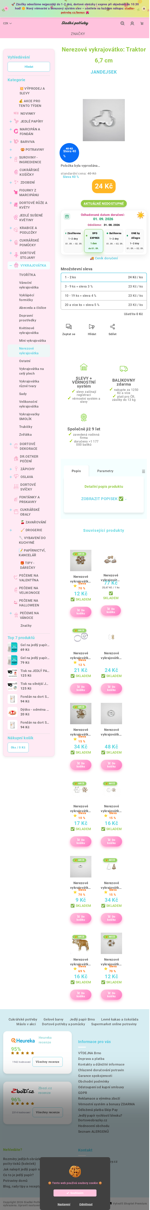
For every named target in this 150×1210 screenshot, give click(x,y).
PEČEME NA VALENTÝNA (28, 577)
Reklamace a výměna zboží (99, 1098)
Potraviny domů (15, 1181)
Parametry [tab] (105, 471)
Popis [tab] (76, 471)
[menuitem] (75, 34)
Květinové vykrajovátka (29, 330)
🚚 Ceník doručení (104, 258)
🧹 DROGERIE (31, 530)
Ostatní (24, 361)
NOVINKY (28, 113)
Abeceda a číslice (32, 308)
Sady (23, 394)
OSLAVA (27, 477)
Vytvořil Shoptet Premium (130, 1203)
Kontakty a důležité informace (101, 1064)
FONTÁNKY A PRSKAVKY (29, 499)
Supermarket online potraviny (114, 1024)
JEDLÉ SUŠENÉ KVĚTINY (31, 217)
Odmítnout (86, 1204)
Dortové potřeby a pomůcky (63, 1024)
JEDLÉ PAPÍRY (32, 121)
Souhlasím (76, 1193)
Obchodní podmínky (93, 1081)
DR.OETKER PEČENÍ (29, 458)
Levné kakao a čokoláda (119, 1019)
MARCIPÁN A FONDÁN (30, 131)
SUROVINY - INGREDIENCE (30, 159)
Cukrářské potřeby (23, 1019)
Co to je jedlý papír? (18, 1175)
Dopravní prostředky (27, 318)
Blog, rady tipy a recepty (22, 1186)
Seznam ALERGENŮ (93, 1131)
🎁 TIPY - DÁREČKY (27, 565)
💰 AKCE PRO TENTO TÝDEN (30, 103)
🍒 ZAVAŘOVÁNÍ (33, 522)
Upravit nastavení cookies (35, 1205)
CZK (5, 23)
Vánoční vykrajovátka (29, 285)
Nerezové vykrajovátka (29, 350)
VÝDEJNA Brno (89, 1053)
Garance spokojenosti (95, 1076)
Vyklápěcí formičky (26, 297)
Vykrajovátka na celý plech (31, 371)
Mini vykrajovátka (32, 341)
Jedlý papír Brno (82, 1019)
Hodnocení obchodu (93, 1126)
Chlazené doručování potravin (101, 1070)
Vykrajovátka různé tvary (29, 383)
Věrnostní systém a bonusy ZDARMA (106, 1104)
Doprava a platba (91, 1059)
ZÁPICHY (28, 469)
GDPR (82, 1093)
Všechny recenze (47, 1062)
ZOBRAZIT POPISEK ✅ (102, 498)
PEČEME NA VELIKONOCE (29, 590)
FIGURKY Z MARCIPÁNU (29, 192)
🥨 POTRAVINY (32, 149)
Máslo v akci (26, 1024)
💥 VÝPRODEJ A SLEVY (32, 91)
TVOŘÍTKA (27, 275)
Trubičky (25, 427)
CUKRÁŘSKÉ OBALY (30, 512)
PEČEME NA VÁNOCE (29, 615)
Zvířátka (25, 434)
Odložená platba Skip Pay (98, 1110)
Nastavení (64, 1204)
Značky (26, 626)
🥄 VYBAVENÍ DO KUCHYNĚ (32, 540)
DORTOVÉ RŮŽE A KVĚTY (33, 205)
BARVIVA (28, 142)
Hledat (29, 67)
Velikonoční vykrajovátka (29, 404)
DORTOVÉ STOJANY (28, 255)
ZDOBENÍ (28, 182)
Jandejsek (104, 72)
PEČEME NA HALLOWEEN (29, 603)
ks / (18, 747)
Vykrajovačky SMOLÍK (29, 416)
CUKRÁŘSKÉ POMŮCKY (29, 242)
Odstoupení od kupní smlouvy (101, 1087)
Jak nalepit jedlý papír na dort (26, 1169)
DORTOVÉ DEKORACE (28, 446)
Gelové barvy (53, 1019)
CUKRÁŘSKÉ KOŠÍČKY (29, 172)
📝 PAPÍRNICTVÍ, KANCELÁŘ (32, 552)
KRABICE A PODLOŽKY (28, 230)
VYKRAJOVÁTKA (33, 265)
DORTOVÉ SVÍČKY (28, 487)
